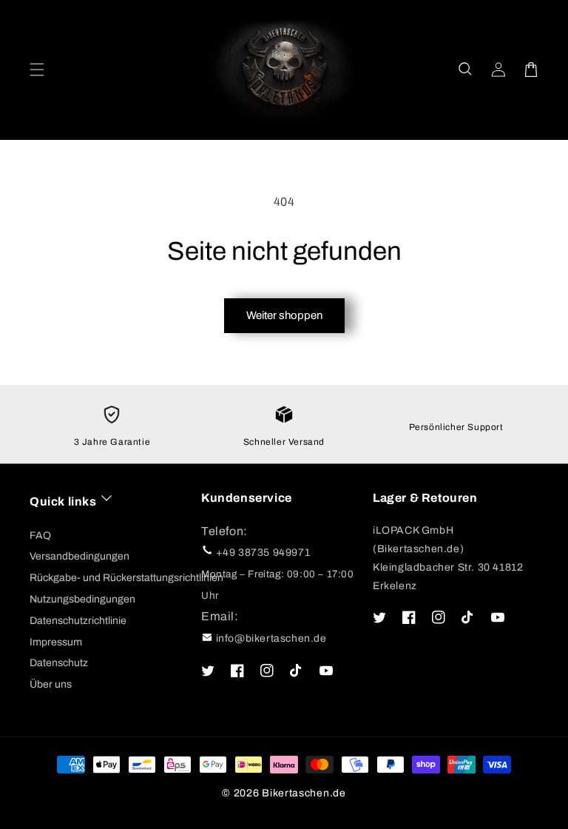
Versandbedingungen (79, 556)
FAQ (40, 535)
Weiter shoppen (284, 315)
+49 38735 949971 (263, 552)
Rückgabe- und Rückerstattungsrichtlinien (126, 577)
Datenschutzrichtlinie (78, 620)
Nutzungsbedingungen (82, 599)
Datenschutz (59, 662)
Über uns (51, 684)
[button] (466, 69)
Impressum (56, 642)
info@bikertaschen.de (271, 638)
